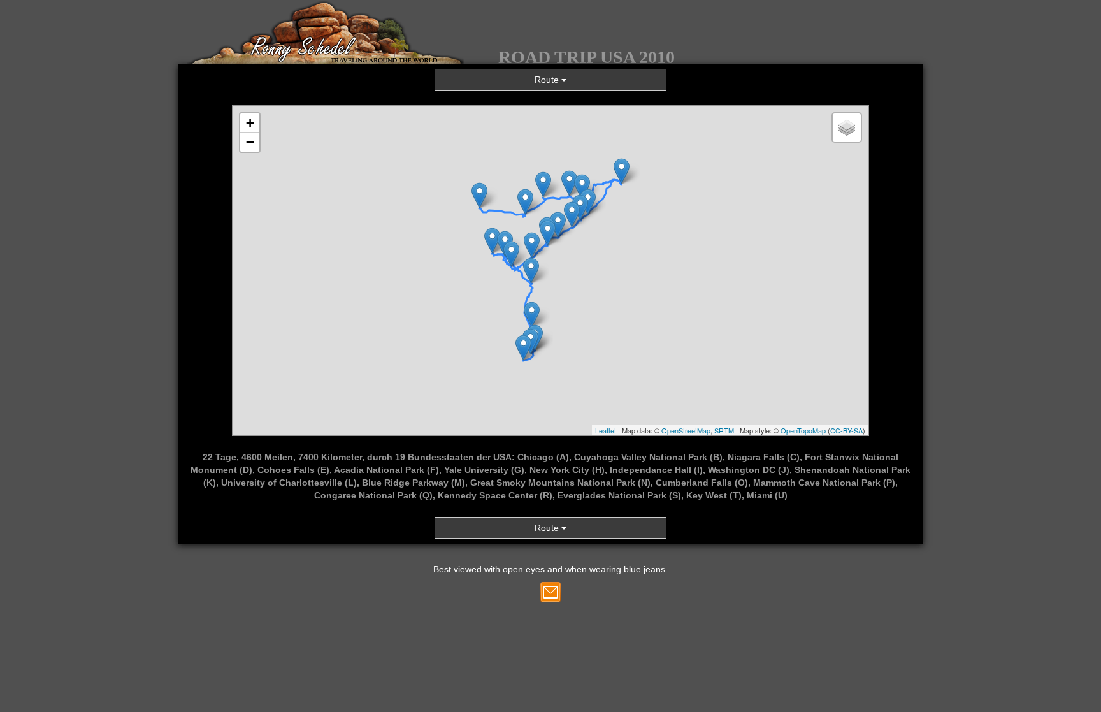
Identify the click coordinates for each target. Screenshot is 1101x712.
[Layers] (847, 127)
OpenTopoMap (803, 430)
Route (548, 80)
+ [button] (250, 123)
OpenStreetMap (685, 430)
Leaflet (605, 430)
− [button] (250, 142)
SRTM (724, 430)
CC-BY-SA (846, 430)
